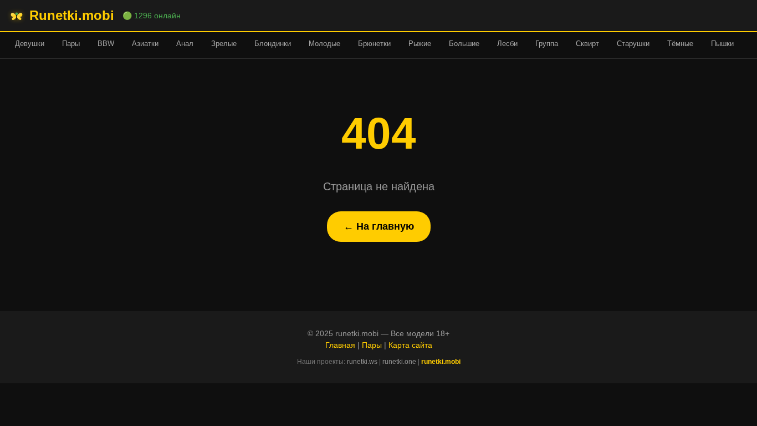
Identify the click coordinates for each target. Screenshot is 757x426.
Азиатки (145, 43)
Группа (546, 43)
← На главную (379, 226)
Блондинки (272, 43)
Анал (184, 43)
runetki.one (399, 362)
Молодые (324, 43)
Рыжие (419, 43)
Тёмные (680, 43)
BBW (106, 43)
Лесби (507, 43)
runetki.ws (362, 362)
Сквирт (587, 43)
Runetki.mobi (71, 15)
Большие (464, 43)
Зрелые (224, 43)
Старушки (633, 43)
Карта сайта (410, 345)
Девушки (29, 43)
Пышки (722, 43)
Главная (340, 345)
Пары (71, 43)
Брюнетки (374, 43)
